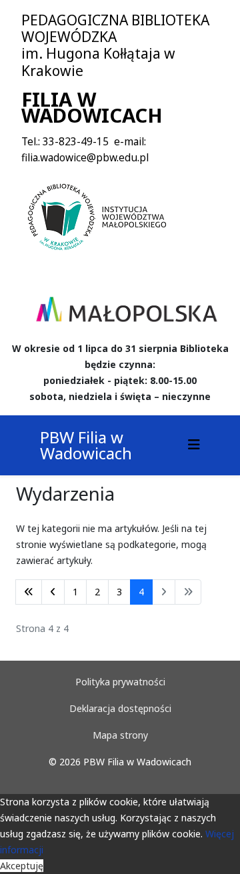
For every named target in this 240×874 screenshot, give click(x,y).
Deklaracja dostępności (120, 708)
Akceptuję (21, 865)
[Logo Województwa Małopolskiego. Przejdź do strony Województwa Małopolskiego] (126, 309)
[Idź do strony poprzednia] (53, 592)
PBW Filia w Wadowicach (86, 445)
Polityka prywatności (120, 681)
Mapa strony (120, 735)
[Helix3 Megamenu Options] (194, 444)
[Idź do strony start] (28, 592)
